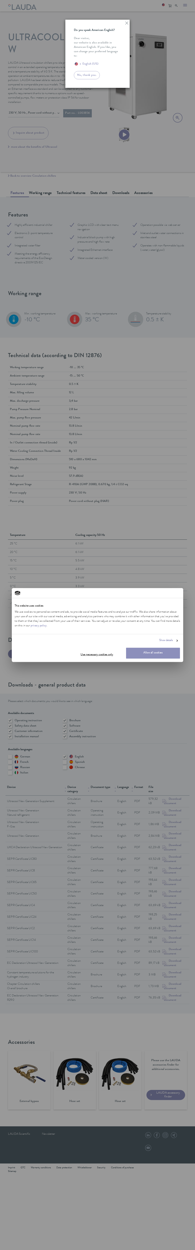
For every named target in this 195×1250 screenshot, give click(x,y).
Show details (166, 640)
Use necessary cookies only (97, 654)
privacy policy (39, 625)
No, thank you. (87, 75)
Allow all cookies (153, 652)
